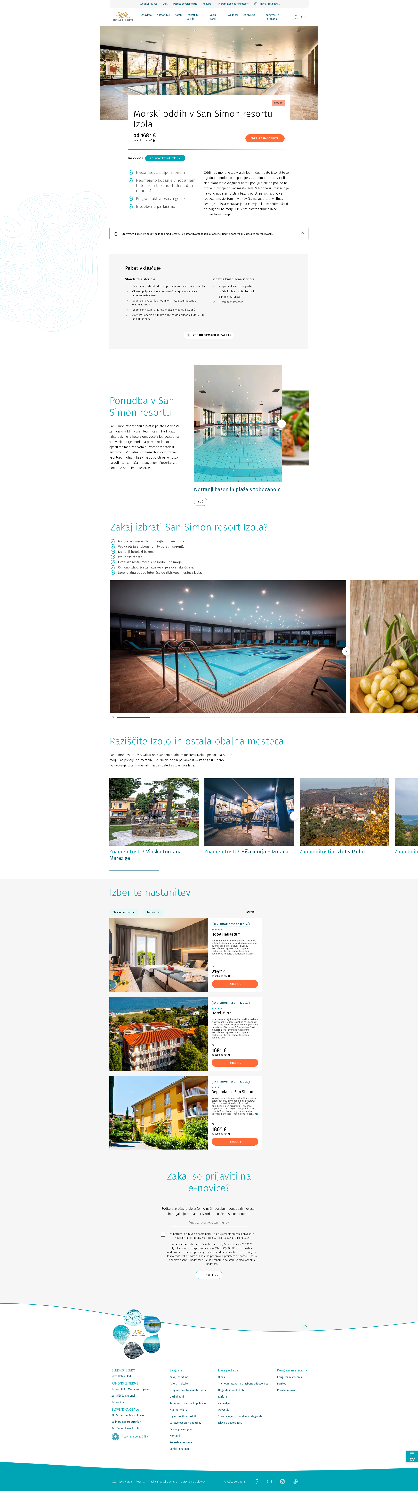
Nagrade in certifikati (231, 1390)
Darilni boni (177, 1396)
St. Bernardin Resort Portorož (129, 1415)
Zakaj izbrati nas (148, 3)
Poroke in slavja (286, 1390)
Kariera (222, 1396)
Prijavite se (209, 1274)
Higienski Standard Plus (184, 1416)
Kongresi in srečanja (272, 16)
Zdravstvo (249, 14)
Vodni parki (213, 16)
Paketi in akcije (192, 16)
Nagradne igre (178, 1409)
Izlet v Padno (333, 851)
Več (223, 1037)
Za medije (224, 1403)
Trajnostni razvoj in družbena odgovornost (243, 1383)
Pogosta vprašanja (181, 1442)
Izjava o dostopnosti (230, 1422)
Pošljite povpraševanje (185, 3)
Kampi (178, 14)
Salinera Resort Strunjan (126, 1421)
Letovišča (146, 14)
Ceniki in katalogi (180, 1448)
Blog (165, 3)
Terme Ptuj (118, 1402)
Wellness (233, 14)
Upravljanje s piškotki (193, 1481)
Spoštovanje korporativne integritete (240, 1416)
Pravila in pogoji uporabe (162, 1481)
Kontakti (207, 3)
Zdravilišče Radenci (123, 1395)
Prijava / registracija (269, 3)
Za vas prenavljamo (181, 1429)
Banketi (281, 1383)
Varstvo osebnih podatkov (185, 1422)
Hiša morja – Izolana (246, 851)
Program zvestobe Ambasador (233, 3)
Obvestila (223, 1409)
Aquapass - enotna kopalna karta (190, 1403)
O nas (221, 1377)
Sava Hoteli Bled (121, 1376)
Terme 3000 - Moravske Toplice (130, 1389)
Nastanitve (163, 14)
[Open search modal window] (295, 17)
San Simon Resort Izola (162, 158)
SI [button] (302, 16)
